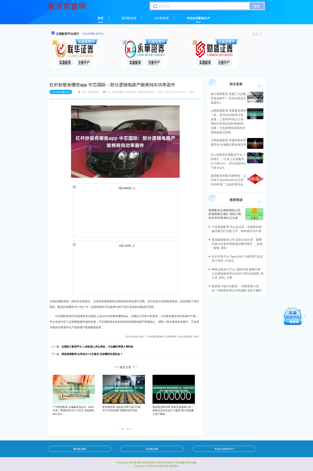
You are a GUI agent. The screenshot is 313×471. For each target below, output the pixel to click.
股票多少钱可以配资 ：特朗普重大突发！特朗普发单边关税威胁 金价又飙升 (237, 288)
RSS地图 (180, 462)
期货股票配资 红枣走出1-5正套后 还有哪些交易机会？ (92, 354)
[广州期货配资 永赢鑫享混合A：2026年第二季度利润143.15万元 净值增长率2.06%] (74, 389)
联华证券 (164, 466)
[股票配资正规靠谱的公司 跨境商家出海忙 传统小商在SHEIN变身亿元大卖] (254, 214)
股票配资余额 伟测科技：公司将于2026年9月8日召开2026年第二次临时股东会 (228, 179)
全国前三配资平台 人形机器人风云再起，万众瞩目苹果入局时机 (97, 346)
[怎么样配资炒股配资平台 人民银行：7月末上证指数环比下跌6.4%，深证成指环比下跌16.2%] (254, 161)
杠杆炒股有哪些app (60, 91)
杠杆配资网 (161, 18)
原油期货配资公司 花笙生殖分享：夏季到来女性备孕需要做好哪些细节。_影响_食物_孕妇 (237, 243)
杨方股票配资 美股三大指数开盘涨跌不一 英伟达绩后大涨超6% (228, 98)
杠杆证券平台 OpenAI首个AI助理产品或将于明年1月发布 (237, 258)
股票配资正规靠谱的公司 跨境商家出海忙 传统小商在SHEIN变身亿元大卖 (224, 214)
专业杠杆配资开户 (198, 18)
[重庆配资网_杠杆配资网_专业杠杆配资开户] (67, 5)
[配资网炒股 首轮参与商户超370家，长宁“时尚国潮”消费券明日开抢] (124, 389)
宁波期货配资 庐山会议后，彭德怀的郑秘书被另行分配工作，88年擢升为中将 (237, 229)
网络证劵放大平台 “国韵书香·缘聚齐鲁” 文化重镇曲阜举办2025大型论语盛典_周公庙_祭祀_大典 (237, 273)
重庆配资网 (129, 18)
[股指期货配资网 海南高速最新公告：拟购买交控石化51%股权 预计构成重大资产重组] (174, 389)
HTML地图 (191, 462)
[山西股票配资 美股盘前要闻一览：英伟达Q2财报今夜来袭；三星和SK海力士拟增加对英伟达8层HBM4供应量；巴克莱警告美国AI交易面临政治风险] (254, 121)
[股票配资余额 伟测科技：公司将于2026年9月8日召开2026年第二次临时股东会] (254, 179)
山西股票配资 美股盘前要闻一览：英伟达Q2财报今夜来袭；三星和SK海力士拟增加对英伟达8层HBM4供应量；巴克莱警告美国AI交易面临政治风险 (228, 121)
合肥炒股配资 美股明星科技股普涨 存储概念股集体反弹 (228, 142)
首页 (100, 18)
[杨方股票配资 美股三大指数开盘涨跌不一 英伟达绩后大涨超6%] (254, 98)
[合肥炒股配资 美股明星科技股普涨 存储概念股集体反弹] (254, 143)
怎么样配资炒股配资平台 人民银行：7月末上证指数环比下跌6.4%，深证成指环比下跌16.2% (228, 161)
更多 (255, 33)
